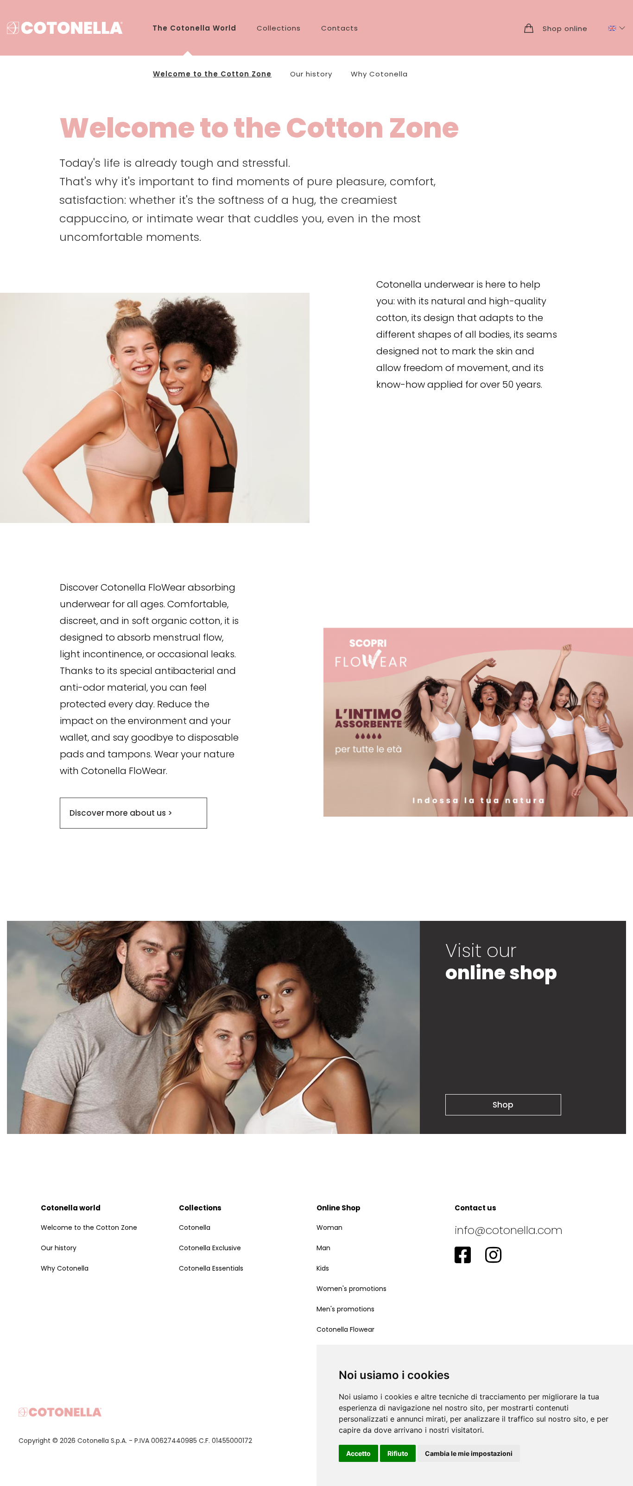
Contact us (475, 1208)
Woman (329, 1227)
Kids (322, 1268)
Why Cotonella (379, 74)
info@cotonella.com (509, 1230)
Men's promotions (345, 1309)
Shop (503, 1104)
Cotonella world (71, 1208)
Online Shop (338, 1208)
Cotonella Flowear (345, 1329)
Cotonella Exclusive (210, 1248)
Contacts (339, 28)
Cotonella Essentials (211, 1268)
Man (323, 1248)
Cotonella (194, 1227)
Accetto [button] (358, 1453)
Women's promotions (351, 1288)
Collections (279, 28)
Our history (311, 74)
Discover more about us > (121, 813)
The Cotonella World (194, 28)
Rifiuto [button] (397, 1453)
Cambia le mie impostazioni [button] (469, 1453)
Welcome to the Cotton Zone (212, 74)
